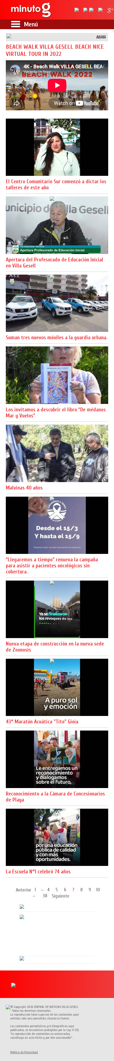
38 (45, 895)
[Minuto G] (31, 10)
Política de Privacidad (24, 1052)
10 (98, 889)
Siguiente (60, 896)
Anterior (23, 890)
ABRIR (101, 37)
